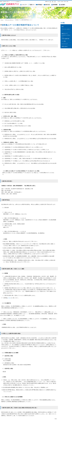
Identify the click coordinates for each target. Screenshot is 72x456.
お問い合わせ (64, 46)
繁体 (67, 1)
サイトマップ (64, 43)
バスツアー (24, 4)
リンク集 (63, 41)
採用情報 (55, 4)
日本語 (59, 1)
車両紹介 (40, 4)
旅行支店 (47, 4)
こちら (9, 297)
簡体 (65, 1)
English (62, 1)
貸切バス (32, 4)
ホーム (2, 19)
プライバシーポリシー (9, 19)
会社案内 (63, 4)
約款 (62, 26)
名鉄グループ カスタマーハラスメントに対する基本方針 (66, 36)
